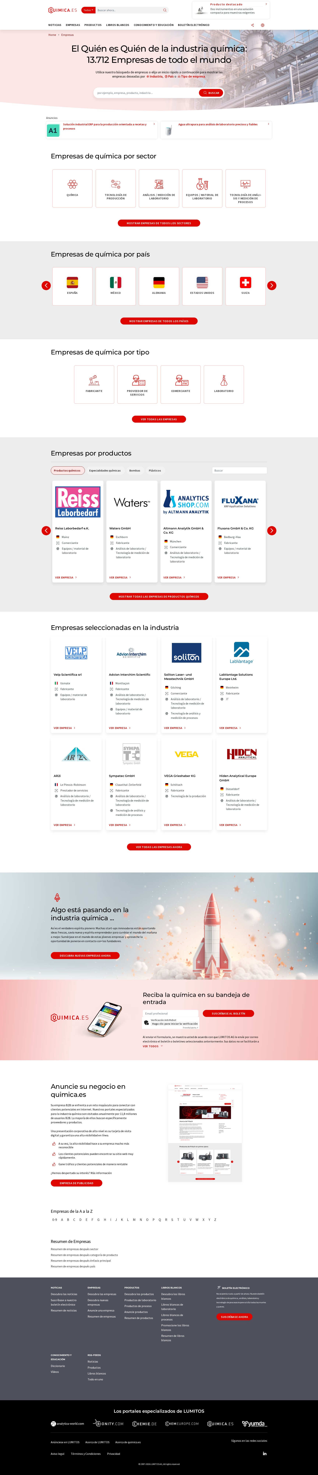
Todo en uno (95, 1379)
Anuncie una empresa (101, 1310)
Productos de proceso (138, 1306)
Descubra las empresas (102, 1294)
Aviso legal (57, 1454)
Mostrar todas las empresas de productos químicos (159, 596)
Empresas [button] (73, 25)
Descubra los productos (139, 1294)
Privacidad (113, 1454)
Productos (94, 1367)
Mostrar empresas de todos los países (159, 321)
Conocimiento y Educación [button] (154, 25)
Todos (87, 10)
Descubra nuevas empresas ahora (85, 955)
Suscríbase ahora (234, 1317)
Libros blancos (97, 1373)
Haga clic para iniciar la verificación (175, 1023)
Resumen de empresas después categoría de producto (84, 1255)
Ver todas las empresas (159, 419)
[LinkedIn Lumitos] (264, 1454)
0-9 (54, 1219)
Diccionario (58, 1366)
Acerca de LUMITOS (97, 1442)
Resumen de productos (138, 1318)
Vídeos (55, 1372)
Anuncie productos (136, 1312)
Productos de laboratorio (140, 1300)
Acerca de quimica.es (128, 1442)
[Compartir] (252, 25)
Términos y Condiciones (86, 1454)
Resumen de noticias (64, 1310)
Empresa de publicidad (76, 1183)
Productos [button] (93, 25)
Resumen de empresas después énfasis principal (81, 1260)
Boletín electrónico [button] (193, 25)
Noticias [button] (54, 25)
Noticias (93, 1361)
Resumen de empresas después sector (74, 1249)
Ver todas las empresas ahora (159, 847)
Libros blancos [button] (117, 25)
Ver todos (151, 1046)
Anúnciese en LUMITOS (65, 1442)
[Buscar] (164, 10)
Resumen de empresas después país (73, 1266)
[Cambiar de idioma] (262, 25)
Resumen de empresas (102, 1316)
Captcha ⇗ (190, 1027)
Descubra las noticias (64, 1294)
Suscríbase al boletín (228, 1013)
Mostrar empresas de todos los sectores (159, 223)
